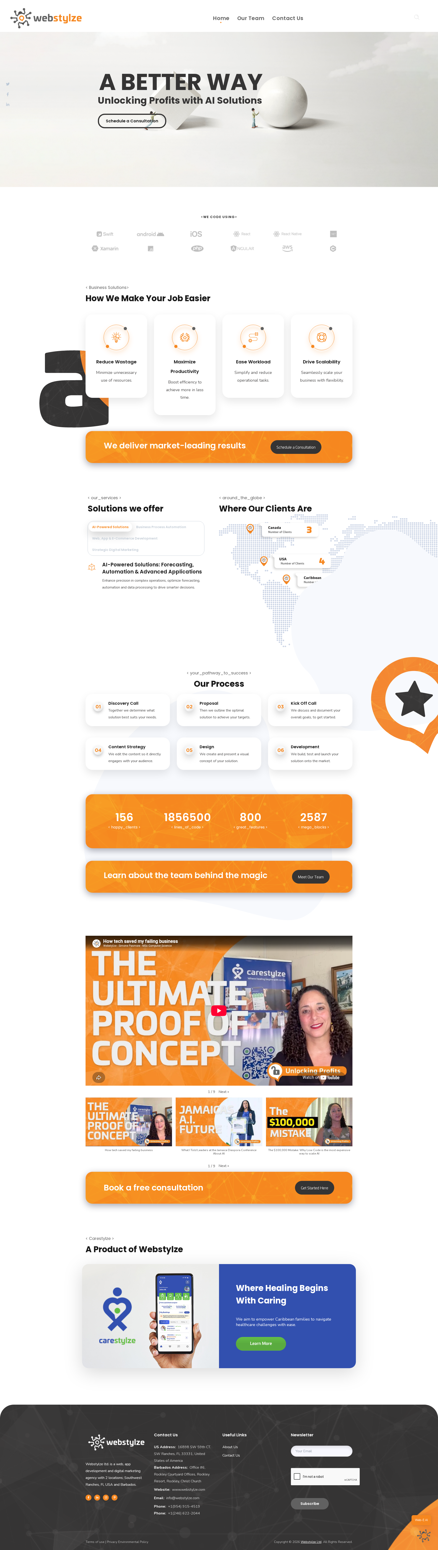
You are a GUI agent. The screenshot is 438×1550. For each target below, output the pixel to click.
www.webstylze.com (188, 1489)
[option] (105, 237)
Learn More (261, 1344)
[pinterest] (114, 1498)
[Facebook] (88, 1498)
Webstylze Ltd (311, 1542)
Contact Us (231, 1455)
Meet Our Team (311, 876)
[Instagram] (106, 1498)
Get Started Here (314, 1187)
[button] (223, 1091)
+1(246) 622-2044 (184, 1513)
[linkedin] (97, 1498)
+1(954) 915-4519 (184, 1506)
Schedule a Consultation (132, 121)
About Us (230, 1447)
